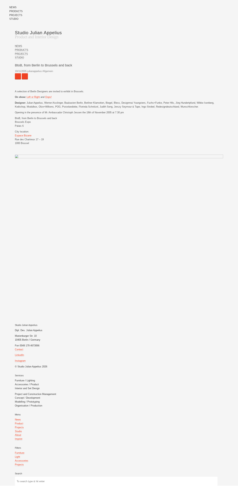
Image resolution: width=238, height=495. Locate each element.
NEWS (13, 7)
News (18, 419)
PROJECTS (15, 15)
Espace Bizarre (23, 135)
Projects (19, 427)
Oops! (48, 97)
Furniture (19, 452)
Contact (19, 349)
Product (19, 423)
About (18, 435)
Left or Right (33, 97)
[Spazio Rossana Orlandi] (18, 76)
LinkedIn (19, 355)
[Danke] (25, 76)
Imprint (18, 439)
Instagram (20, 360)
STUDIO (13, 18)
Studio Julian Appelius (38, 32)
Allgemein (47, 71)
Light (17, 456)
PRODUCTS (16, 11)
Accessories (21, 460)
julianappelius (34, 71)
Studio (18, 431)
